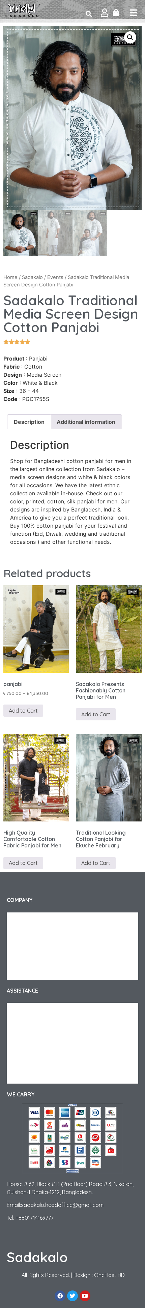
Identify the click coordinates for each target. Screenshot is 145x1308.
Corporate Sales (30, 946)
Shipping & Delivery (34, 1009)
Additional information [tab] (86, 421)
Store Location (29, 1077)
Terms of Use (27, 973)
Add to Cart (23, 710)
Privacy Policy (27, 959)
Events (55, 277)
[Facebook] (60, 1295)
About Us (23, 919)
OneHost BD (109, 1275)
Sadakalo (32, 277)
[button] (130, 37)
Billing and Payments (35, 1063)
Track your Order (31, 932)
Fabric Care (25, 1050)
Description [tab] (29, 421)
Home (10, 277)
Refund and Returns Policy (41, 1023)
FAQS (19, 1036)
